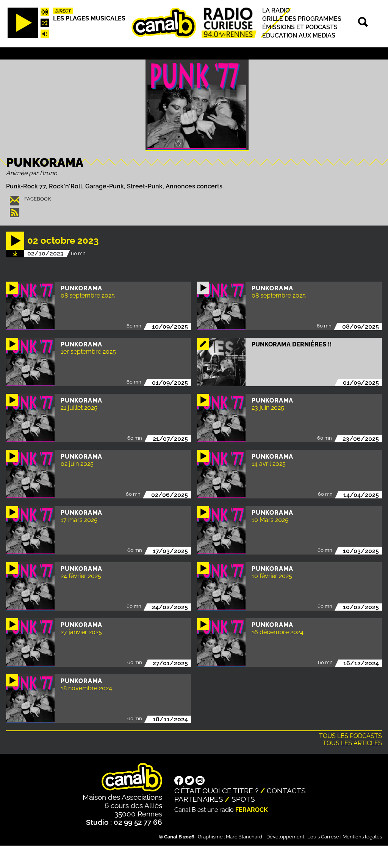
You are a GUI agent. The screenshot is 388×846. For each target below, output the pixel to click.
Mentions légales (362, 837)
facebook (37, 199)
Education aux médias (298, 35)
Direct (63, 11)
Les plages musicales (89, 18)
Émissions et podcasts (300, 27)
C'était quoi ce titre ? (216, 790)
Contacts (286, 790)
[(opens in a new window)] (178, 781)
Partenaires (198, 799)
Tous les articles (352, 743)
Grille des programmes (301, 18)
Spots (243, 799)
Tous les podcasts (350, 735)
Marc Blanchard (244, 837)
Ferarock (251, 809)
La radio (276, 10)
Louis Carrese (323, 837)
